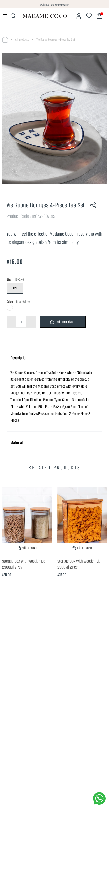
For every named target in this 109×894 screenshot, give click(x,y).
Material (16, 443)
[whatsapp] (99, 798)
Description (18, 358)
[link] (27, 520)
